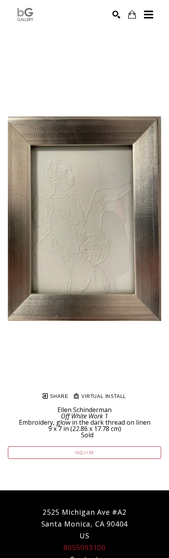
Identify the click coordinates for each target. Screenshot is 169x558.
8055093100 (84, 547)
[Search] (116, 14)
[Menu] (148, 14)
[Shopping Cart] (132, 14)
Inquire (85, 452)
